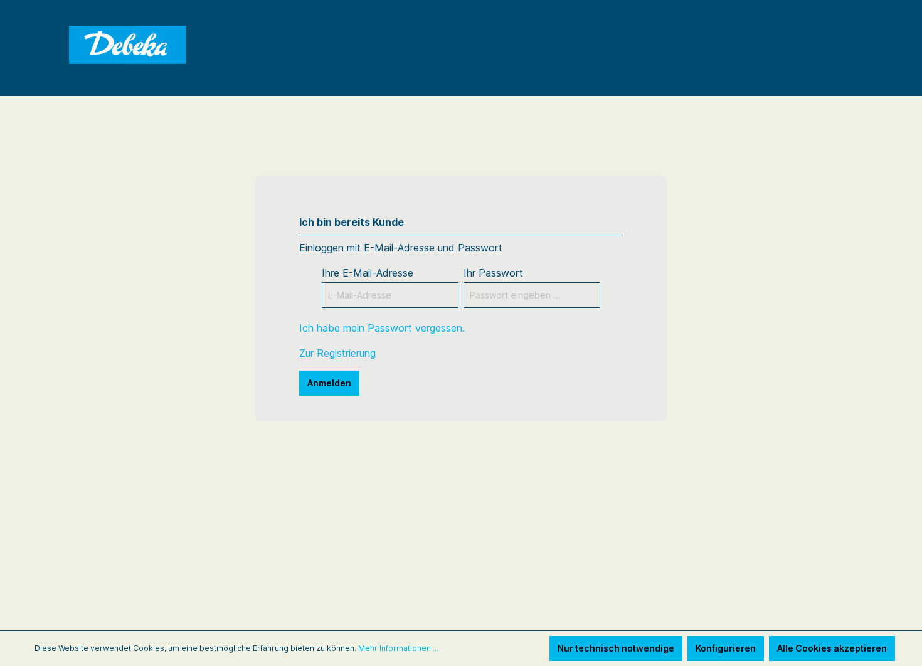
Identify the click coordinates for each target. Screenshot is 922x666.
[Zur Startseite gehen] (128, 46)
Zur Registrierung (337, 353)
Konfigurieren (726, 648)
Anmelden (329, 383)
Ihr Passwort (493, 273)
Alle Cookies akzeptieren (832, 648)
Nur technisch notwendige (616, 648)
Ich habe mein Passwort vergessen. (382, 328)
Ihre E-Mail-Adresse (367, 273)
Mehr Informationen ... (398, 648)
